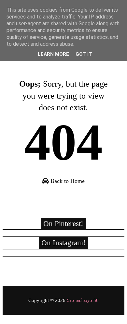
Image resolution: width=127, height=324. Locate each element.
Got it (84, 54)
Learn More (53, 54)
